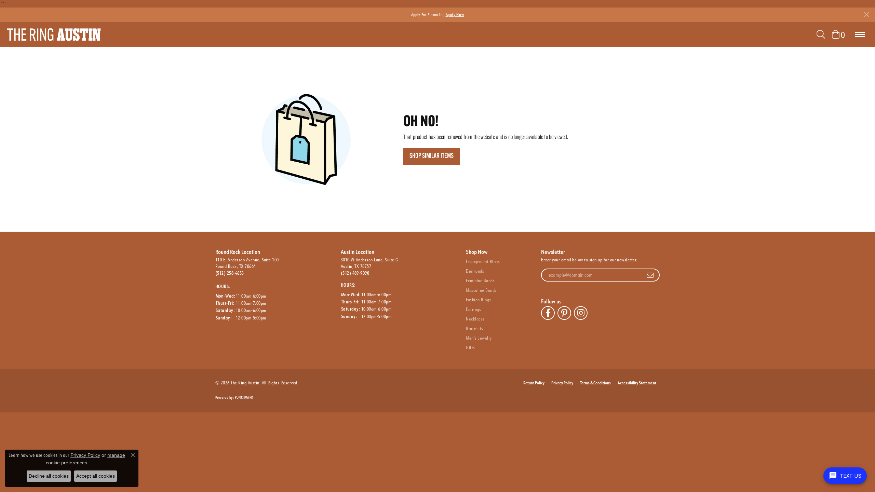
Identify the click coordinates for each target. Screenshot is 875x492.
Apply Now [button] (455, 14)
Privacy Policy (562, 382)
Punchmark (244, 397)
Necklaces (475, 319)
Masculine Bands (481, 290)
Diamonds (475, 271)
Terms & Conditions (595, 382)
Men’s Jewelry (479, 338)
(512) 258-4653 (229, 273)
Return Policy (533, 382)
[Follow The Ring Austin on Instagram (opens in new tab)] (581, 313)
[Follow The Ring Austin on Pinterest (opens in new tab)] (564, 313)
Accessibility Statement (637, 382)
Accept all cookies (95, 476)
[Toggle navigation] (860, 34)
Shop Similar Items (431, 156)
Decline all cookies (49, 476)
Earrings (473, 309)
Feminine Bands (480, 280)
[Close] (866, 14)
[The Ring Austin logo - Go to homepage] (54, 34)
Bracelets (474, 328)
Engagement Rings (483, 261)
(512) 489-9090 (355, 273)
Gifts (470, 347)
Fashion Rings (478, 299)
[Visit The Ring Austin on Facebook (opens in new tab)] (548, 313)
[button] (821, 34)
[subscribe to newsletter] (650, 275)
